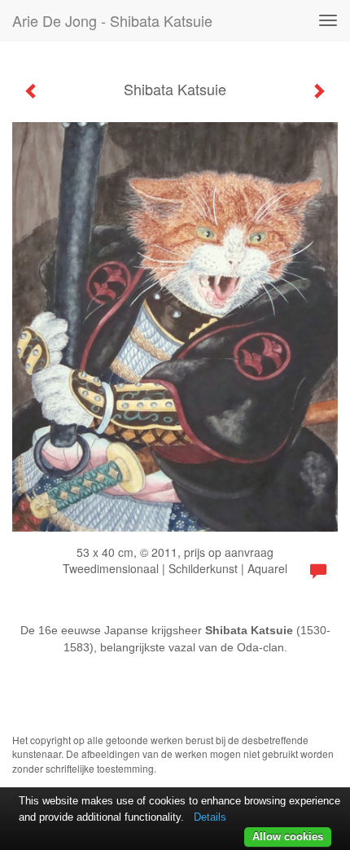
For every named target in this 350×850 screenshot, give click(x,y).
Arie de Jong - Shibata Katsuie (112, 20)
